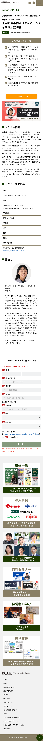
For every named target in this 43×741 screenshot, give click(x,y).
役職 (7, 413)
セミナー (6, 694)
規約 (5, 713)
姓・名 (7, 370)
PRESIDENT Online (10, 721)
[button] (39, 3)
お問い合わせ (30, 2)
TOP (5, 680)
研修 (5, 683)
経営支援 (6, 698)
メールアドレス (10, 378)
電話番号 (8, 386)
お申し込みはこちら (21, 96)
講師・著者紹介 (8, 691)
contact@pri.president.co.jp (13, 250)
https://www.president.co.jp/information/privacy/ (21, 434)
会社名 (8, 394)
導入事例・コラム (9, 687)
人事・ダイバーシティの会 (11, 717)
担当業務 (8, 422)
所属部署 (8, 405)
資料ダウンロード (34, 2)
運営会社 (6, 728)
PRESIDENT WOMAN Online (13, 725)
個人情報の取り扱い (10, 710)
